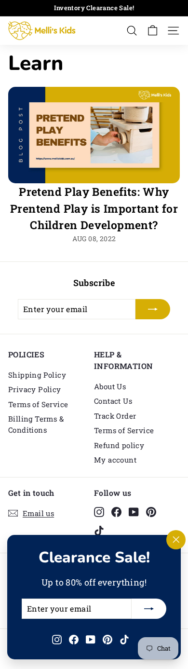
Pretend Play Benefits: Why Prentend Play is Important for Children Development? (94, 208)
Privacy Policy (34, 389)
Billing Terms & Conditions (36, 424)
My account (115, 459)
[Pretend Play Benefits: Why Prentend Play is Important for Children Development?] (94, 135)
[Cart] (152, 30)
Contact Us (113, 401)
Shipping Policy (37, 375)
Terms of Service (38, 404)
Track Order (115, 416)
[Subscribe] (149, 609)
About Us (110, 386)
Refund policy (119, 445)
